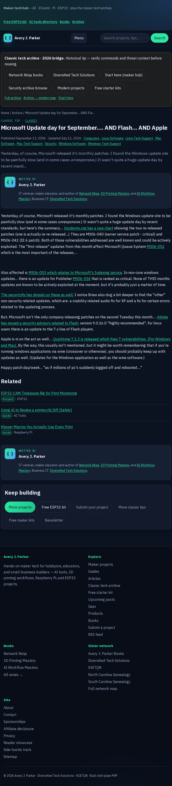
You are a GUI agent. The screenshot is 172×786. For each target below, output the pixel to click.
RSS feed (95, 634)
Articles (94, 578)
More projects (20, 507)
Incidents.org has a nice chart (88, 228)
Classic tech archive (104, 585)
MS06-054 (81, 278)
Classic (31, 120)
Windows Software (72, 143)
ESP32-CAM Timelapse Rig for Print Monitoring (39, 393)
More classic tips (132, 507)
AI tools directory (43, 22)
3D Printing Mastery (115, 193)
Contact (10, 714)
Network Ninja (89, 193)
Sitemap (10, 756)
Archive (78, 22)
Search (159, 38)
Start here (65, 98)
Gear (92, 606)
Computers (91, 138)
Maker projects (100, 564)
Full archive (12, 98)
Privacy (9, 735)
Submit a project (101, 627)
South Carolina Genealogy (109, 681)
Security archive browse (28, 88)
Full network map (102, 688)
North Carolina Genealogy (109, 674)
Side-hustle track (17, 749)
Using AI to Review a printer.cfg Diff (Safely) (36, 410)
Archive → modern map (40, 98)
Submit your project (92, 507)
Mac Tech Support (30, 143)
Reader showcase (18, 742)
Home (5, 113)
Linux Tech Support (139, 138)
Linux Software (112, 138)
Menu (79, 38)
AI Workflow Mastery (21, 667)
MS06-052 (155, 246)
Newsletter (54, 520)
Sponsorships (15, 721)
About (8, 707)
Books (65, 22)
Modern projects (71, 88)
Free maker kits (21, 520)
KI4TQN (94, 667)
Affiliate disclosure (19, 729)
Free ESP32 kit (15, 22)
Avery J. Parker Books (106, 653)
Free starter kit (100, 592)
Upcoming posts (101, 599)
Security (51, 143)
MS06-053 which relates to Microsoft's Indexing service (75, 272)
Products (95, 613)
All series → (13, 674)
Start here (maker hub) (123, 75)
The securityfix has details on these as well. (37, 294)
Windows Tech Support (104, 143)
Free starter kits (108, 88)
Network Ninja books (26, 75)
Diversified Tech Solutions (74, 75)
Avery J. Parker (32, 185)
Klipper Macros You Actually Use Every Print (37, 427)
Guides (93, 571)
